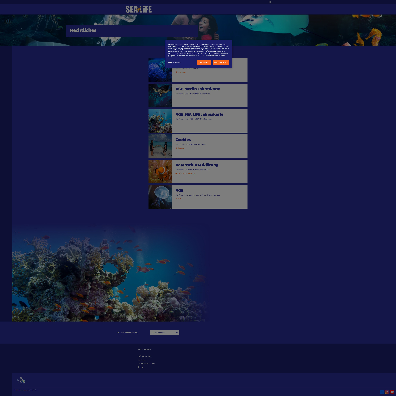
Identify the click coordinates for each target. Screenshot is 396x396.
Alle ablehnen (204, 62)
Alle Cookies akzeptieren (221, 62)
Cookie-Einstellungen (174, 62)
